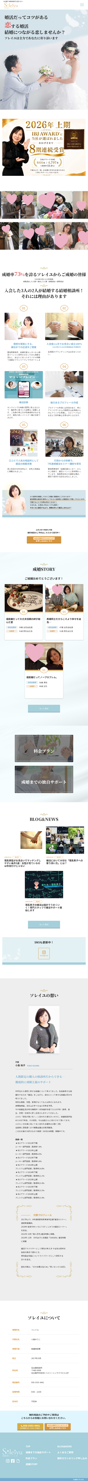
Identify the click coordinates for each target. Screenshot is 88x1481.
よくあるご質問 (65, 1452)
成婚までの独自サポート (38, 1452)
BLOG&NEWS (64, 1446)
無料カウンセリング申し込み (72, 1458)
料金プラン (31, 1458)
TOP (28, 1446)
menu (82, 4)
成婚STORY (31, 1464)
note (18, 1461)
